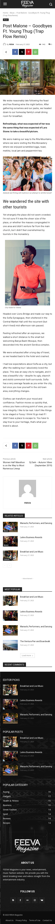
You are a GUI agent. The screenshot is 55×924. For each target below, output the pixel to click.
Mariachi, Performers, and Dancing (36, 523)
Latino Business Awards (31, 537)
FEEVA (11, 44)
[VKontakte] (42, 900)
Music (12, 13)
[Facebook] (15, 52)
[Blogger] (13, 900)
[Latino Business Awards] (10, 541)
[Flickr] (27, 900)
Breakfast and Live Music (31, 552)
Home (5, 13)
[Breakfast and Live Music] (10, 555)
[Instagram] (35, 900)
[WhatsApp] (35, 52)
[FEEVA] (5, 44)
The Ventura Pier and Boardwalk (35, 641)
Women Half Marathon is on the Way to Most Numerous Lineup (14, 465)
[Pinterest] (29, 52)
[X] (22, 52)
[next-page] (9, 566)
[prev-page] (5, 566)
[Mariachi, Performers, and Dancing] (10, 527)
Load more (26, 655)
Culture (6, 559)
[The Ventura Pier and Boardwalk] (10, 645)
